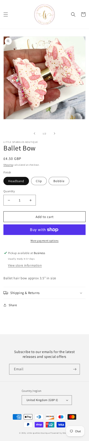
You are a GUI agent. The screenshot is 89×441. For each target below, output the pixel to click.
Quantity (9, 191)
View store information (25, 265)
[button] (6, 14)
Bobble (59, 181)
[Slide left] (34, 133)
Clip (39, 181)
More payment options (45, 240)
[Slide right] (55, 133)
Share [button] (13, 305)
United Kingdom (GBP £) (42, 400)
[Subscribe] (75, 369)
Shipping (8, 164)
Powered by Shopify (60, 433)
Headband (16, 181)
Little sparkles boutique (38, 433)
